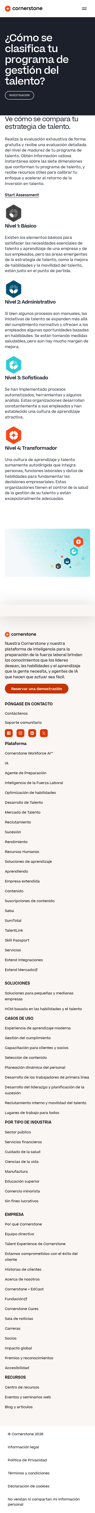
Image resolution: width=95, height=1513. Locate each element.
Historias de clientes (23, 1269)
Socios (11, 1338)
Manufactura (16, 1171)
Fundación (14, 1299)
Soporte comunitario (23, 722)
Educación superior (22, 1181)
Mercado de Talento (22, 812)
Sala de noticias (19, 1318)
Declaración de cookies (28, 1486)
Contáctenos (16, 713)
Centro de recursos (22, 1387)
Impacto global (18, 1348)
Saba (9, 910)
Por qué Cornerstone (23, 1224)
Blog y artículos (19, 1407)
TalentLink (14, 930)
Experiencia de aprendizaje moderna (38, 1028)
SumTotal (13, 920)
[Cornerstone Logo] (23, 9)
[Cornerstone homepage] (47, 634)
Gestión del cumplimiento (28, 1038)
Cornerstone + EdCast (24, 1289)
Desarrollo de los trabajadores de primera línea (47, 1077)
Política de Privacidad (27, 1460)
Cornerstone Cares (21, 1309)
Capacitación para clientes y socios (36, 1047)
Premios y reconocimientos (29, 1358)
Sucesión (13, 832)
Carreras (12, 1328)
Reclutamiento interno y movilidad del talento (45, 1103)
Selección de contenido (26, 1057)
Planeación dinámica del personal (35, 1067)
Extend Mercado (19, 970)
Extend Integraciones (24, 960)
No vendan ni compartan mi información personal (44, 1502)
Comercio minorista (22, 1191)
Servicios (13, 950)
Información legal (23, 1447)
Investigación (19, 95)
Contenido (14, 891)
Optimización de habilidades (30, 792)
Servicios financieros (23, 1142)
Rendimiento (16, 842)
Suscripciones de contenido (30, 901)
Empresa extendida (22, 881)
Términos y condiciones (29, 1473)
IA (6, 763)
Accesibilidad (17, 1368)
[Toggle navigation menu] (82, 8)
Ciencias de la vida (21, 1161)
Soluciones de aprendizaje (28, 861)
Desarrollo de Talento (24, 802)
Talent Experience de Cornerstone (35, 1244)
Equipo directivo (19, 1234)
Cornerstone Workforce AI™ (29, 753)
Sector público (18, 1132)
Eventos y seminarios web (28, 1397)
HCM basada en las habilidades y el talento (43, 1009)
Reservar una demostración (36, 689)
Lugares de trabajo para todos (32, 1112)
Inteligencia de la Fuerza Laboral (34, 783)
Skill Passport (17, 940)
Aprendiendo (16, 871)
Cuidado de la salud (22, 1152)
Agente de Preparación (25, 773)
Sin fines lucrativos (21, 1201)
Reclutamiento (18, 822)
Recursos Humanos (22, 851)
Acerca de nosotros (22, 1279)
